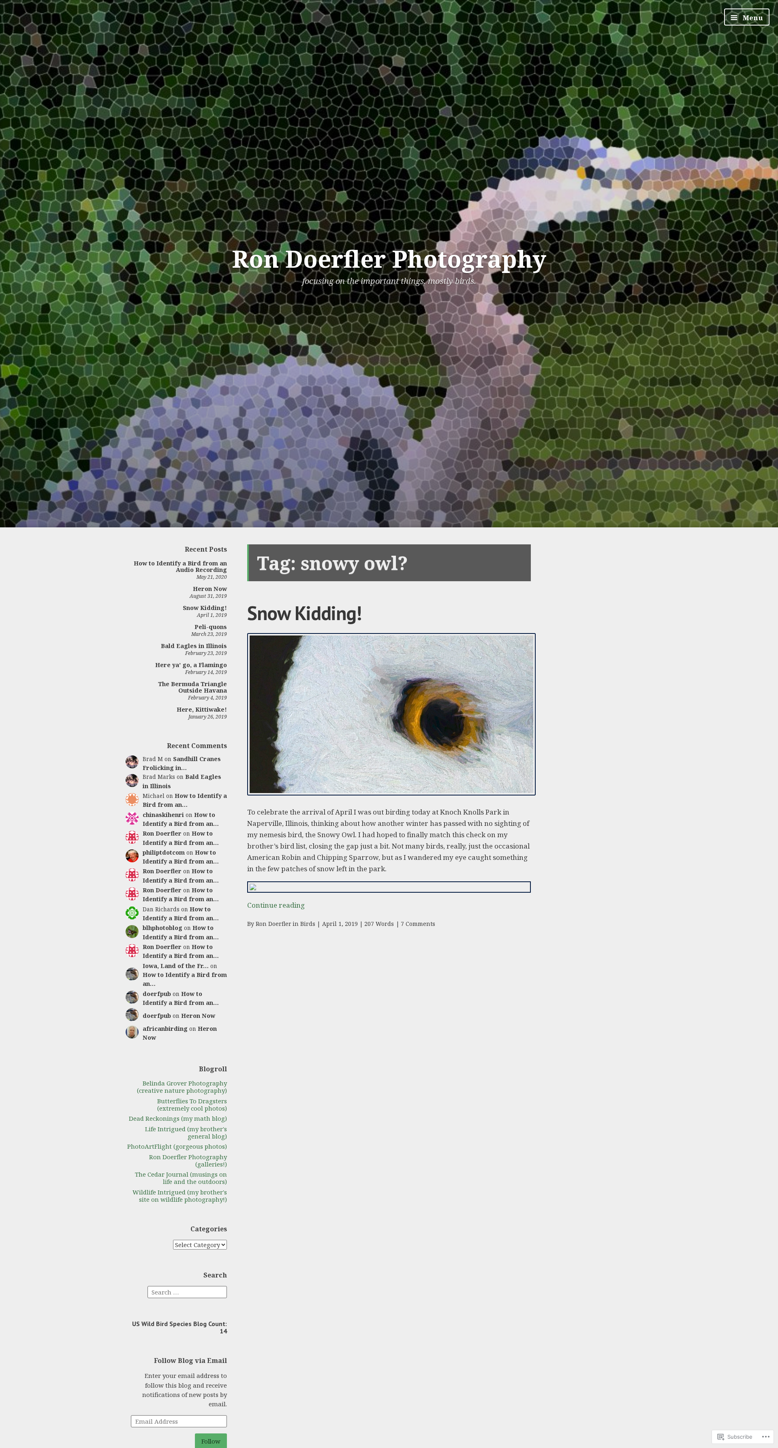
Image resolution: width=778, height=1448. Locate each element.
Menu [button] (752, 17)
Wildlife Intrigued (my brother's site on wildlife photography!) (180, 1195)
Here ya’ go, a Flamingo (191, 665)
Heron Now (210, 589)
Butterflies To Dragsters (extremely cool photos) (192, 1104)
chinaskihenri (163, 815)
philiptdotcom (164, 852)
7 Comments (418, 924)
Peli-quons (210, 627)
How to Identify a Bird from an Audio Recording (180, 566)
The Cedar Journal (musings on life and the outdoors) (181, 1178)
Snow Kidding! (205, 608)
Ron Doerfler (162, 833)
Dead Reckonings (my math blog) (178, 1118)
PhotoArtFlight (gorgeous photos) (177, 1146)
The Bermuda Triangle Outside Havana (192, 687)
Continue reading (276, 905)
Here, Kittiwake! (202, 709)
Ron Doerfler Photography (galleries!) (188, 1160)
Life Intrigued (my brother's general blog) (186, 1132)
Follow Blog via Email (190, 1360)
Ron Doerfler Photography (389, 259)
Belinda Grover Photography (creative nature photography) (182, 1086)
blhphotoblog (162, 928)
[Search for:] (187, 1291)
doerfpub (157, 994)
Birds (307, 924)
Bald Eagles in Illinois (194, 646)
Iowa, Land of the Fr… (176, 966)
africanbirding (165, 1028)
